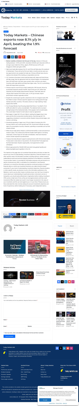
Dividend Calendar (5, 372)
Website (30, 326)
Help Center (44, 374)
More (62, 17)
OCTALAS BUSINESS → (71, 10)
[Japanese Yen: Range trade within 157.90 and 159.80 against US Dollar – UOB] (60, 260)
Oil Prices (23, 379)
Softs (48, 17)
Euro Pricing (24, 374)
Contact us (43, 372)
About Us (65, 403)
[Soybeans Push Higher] (60, 272)
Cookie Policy (52, 403)
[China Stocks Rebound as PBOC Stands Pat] (60, 240)
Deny (57, 400)
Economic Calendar (6, 374)
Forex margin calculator (7, 379)
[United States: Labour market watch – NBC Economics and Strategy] (70, 314)
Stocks (6, 31)
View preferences (71, 400)
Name (5, 319)
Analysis (58, 17)
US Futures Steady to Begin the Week (26, 281)
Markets (10, 26)
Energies (43, 17)
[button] (76, 388)
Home (6, 26)
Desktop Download (25, 399)
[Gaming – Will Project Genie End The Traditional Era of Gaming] (11, 275)
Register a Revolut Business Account (27, 189)
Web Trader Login (35, 399)
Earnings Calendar (5, 376)
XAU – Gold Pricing (25, 372)
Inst (39, 17)
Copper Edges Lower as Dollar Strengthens (60, 301)
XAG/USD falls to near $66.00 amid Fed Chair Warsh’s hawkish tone (60, 321)
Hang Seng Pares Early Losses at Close (42, 272)
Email (5, 326)
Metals (34, 17)
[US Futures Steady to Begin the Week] (27, 275)
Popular (60, 226)
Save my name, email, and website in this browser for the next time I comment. (24, 332)
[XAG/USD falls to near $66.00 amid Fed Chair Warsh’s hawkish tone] (60, 314)
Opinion (53, 17)
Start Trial (65, 133)
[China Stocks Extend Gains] (60, 234)
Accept (45, 400)
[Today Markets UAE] (11, 17)
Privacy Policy (59, 403)
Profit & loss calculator (6, 369)
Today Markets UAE (10, 52)
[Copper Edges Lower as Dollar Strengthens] (60, 295)
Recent (72, 226)
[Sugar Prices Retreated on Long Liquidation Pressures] (60, 249)
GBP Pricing (24, 376)
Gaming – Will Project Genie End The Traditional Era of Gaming (10, 283)
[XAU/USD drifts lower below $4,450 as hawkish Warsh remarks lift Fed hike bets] (70, 295)
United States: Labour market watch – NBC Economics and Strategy (70, 321)
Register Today (66, 52)
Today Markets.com (46, 376)
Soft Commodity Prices (26, 369)
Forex (29, 17)
